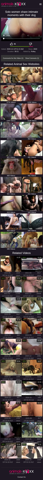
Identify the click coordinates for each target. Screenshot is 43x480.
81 (15, 44)
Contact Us (22, 477)
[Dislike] (31, 44)
